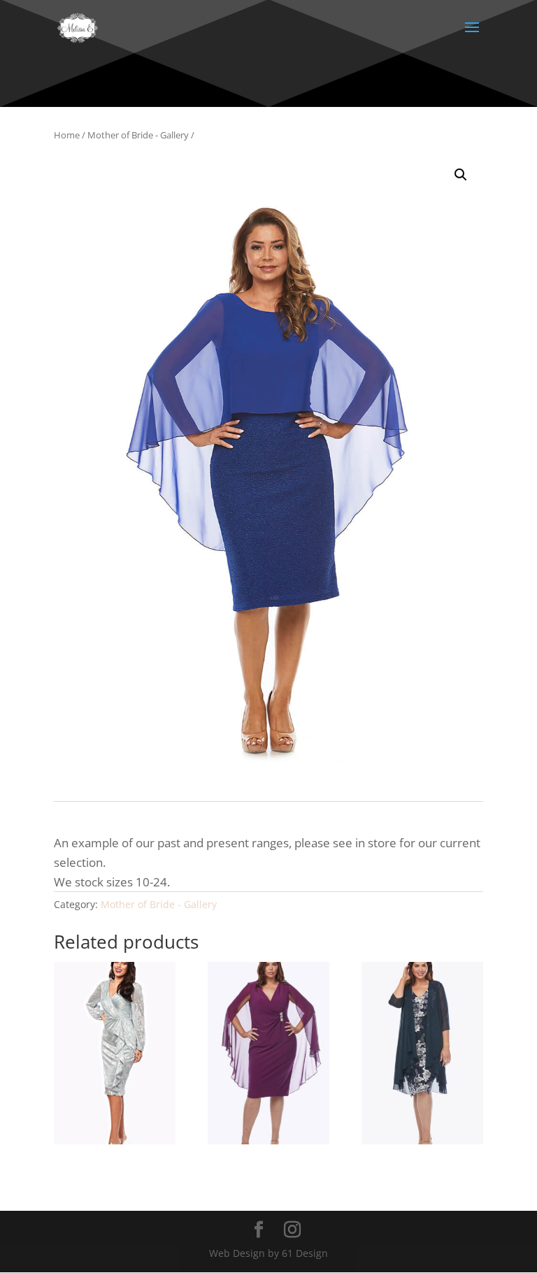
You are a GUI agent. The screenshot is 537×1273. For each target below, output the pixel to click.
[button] (460, 174)
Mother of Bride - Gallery (138, 135)
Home (67, 135)
